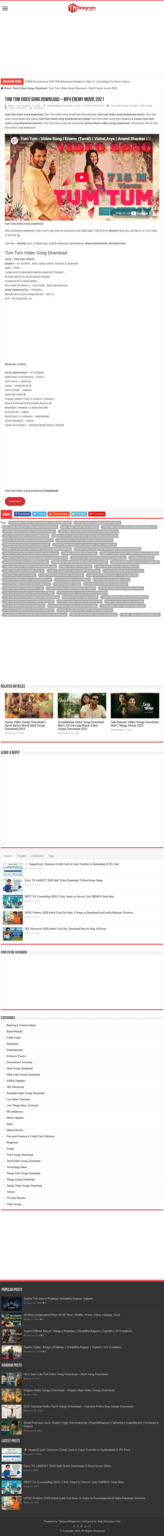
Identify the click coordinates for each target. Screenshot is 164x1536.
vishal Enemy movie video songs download (85, 610)
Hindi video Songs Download (23, 1074)
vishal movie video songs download (94, 614)
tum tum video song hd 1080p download (28, 601)
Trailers (11, 1191)
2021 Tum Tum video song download (26, 536)
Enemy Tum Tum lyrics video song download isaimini (108, 549)
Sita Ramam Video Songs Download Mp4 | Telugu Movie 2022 (134, 723)
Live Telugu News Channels (23, 1105)
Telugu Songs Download (20, 1179)
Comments (37, 855)
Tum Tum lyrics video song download (27, 579)
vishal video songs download (140, 614)
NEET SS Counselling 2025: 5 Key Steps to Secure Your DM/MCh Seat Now (69, 896)
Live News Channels (18, 1099)
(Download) (51, 490)
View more (15, 501)
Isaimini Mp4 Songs (142, 558)
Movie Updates (15, 1117)
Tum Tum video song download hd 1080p (28, 593)
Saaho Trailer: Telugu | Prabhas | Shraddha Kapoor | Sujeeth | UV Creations (73, 1347)
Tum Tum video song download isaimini (82, 593)
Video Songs (146, 105)
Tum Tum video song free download (125, 597)
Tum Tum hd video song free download (112, 575)
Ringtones (12, 1142)
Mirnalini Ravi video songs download (135, 562)
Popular (21, 855)
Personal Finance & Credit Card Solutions (31, 1136)
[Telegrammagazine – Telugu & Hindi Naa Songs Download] (82, 7)
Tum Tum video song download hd (121, 588)
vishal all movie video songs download (28, 610)
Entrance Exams (16, 1056)
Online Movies (15, 1130)
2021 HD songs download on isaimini (98, 523)
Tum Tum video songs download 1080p (73, 606)
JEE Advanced (15, 1086)
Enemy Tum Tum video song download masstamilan (35, 558)
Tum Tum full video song (19, 575)
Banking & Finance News (21, 1025)
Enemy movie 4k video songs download (28, 540)
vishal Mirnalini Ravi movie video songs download (35, 614)
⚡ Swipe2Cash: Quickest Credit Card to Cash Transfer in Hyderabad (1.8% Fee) (72, 864)
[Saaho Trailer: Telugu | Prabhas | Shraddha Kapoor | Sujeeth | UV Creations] (12, 1352)
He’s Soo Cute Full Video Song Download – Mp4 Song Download (66, 1374)
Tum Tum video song (67, 584)
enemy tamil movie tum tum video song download (85, 544)
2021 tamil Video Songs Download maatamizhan (88, 531)
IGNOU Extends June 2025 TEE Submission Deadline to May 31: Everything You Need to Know (77, 81)
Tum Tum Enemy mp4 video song (124, 571)
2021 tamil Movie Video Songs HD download (129, 527)
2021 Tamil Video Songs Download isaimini (29, 531)
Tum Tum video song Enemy (80, 597)
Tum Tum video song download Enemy (71, 588)
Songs (10, 1148)
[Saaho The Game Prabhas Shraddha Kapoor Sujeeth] (12, 1303)
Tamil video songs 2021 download (117, 566)
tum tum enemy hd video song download (74, 571)
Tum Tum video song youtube (125, 601)
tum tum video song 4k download (106, 584)
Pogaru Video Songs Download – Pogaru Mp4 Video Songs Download (69, 1390)
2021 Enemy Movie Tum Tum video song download (40, 523)
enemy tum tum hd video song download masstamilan (37, 549)
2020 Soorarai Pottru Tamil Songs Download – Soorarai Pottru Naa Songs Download (78, 1406)
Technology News (17, 1167)
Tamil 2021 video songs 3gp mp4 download (29, 566)
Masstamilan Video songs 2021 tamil (26, 562)
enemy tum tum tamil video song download (31, 553)
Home (7, 88)
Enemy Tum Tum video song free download (98, 558)
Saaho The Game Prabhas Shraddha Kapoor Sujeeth (58, 1298)
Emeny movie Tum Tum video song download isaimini (85, 536)
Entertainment (15, 1049)
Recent (8, 855)
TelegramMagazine (69, 1521)
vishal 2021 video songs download (123, 606)
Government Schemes (20, 1062)
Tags (51, 855)
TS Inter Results (16, 1198)
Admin (11, 105)
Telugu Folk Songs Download (23, 1173)
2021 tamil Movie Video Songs (80, 527)
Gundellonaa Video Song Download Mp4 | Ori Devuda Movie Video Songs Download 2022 (81, 725)
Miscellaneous (15, 1111)
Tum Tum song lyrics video (72, 579)
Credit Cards (14, 1037)
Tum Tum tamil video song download (26, 584)
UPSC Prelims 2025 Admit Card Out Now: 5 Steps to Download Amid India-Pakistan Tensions (79, 912)
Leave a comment (17, 108)
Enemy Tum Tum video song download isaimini (130, 553)
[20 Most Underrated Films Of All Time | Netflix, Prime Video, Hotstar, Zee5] (12, 1320)
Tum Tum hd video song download (62, 575)
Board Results (15, 1031)
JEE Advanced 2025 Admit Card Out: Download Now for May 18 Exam (65, 928)
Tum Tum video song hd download (80, 601)
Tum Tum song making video (112, 579)
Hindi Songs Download (20, 1068)
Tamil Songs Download (20, 1154)
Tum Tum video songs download (24, 606)
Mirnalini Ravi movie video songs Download (80, 562)
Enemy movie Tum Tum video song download (85, 540)
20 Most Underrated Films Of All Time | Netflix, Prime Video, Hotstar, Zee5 (72, 1315)
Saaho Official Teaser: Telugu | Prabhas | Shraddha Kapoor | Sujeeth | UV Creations (78, 1331)
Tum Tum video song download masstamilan (31, 597)
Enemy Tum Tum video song (79, 553)
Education (12, 1043)
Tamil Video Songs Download (30, 88)
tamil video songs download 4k (23, 571)
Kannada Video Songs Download (25, 1093)
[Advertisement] (82, 44)
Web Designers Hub (108, 1521)
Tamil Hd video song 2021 (76, 566)
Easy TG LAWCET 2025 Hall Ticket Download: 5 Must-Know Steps (64, 880)
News (10, 1123)
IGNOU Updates (16, 1080)
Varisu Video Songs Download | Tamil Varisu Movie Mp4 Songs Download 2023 (25, 725)
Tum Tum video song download (23, 588)
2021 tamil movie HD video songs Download (30, 527)
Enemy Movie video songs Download (26, 544)
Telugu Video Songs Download (24, 1185)
